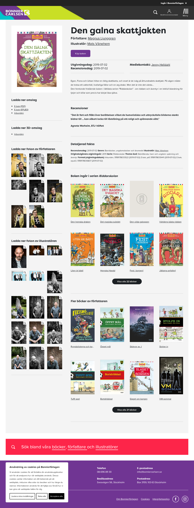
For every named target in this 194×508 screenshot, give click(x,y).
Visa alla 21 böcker (127, 409)
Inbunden (19, 113)
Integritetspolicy (161, 499)
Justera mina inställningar (22, 496)
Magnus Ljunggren (102, 38)
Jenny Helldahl (160, 65)
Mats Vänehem (98, 44)
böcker (59, 446)
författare (77, 446)
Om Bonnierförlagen (127, 499)
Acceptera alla (56, 496)
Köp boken (80, 53)
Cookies (145, 499)
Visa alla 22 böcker (127, 281)
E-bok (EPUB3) (21, 109)
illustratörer (107, 446)
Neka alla (42, 496)
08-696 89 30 (104, 472)
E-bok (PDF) (20, 106)
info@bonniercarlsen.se (149, 472)
